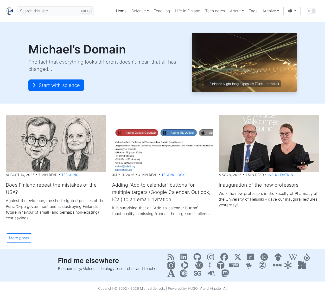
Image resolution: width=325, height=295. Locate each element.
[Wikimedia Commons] (308, 258)
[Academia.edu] (172, 274)
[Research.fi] (302, 266)
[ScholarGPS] (199, 274)
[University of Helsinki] (250, 266)
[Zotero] (264, 266)
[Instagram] (211, 258)
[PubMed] (213, 274)
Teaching (69, 175)
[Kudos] (289, 266)
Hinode (216, 288)
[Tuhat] (221, 266)
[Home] (9, 11)
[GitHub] (198, 258)
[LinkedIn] (184, 258)
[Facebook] (225, 258)
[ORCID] (265, 258)
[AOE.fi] (276, 266)
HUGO (194, 288)
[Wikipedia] (294, 258)
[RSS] (172, 258)
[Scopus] (200, 266)
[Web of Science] (186, 266)
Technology (173, 175)
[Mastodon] (226, 274)
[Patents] (235, 266)
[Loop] (185, 274)
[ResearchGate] (251, 258)
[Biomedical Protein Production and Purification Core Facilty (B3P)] (211, 266)
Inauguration (280, 175)
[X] (238, 258)
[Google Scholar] (279, 258)
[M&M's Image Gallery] (172, 266)
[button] (140, 11)
